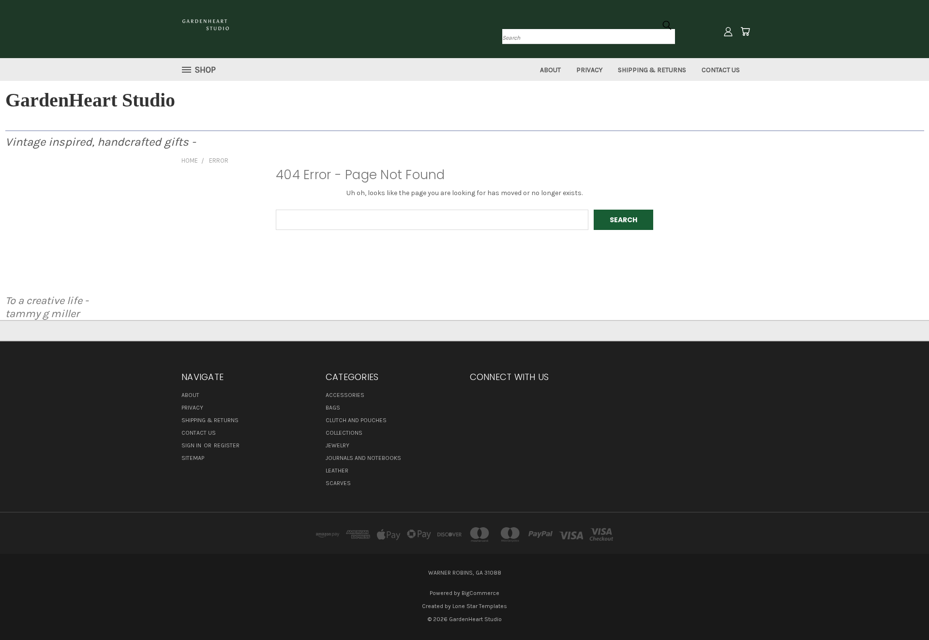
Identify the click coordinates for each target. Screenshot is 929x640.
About (550, 70)
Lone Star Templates (479, 606)
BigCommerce (480, 593)
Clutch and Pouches (356, 420)
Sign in (192, 445)
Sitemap (192, 458)
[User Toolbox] (728, 31)
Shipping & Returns (652, 70)
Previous (903, 610)
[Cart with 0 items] (745, 31)
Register (227, 445)
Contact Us (721, 70)
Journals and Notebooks (363, 458)
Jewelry (337, 445)
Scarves (338, 483)
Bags (333, 407)
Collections (344, 432)
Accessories (345, 395)
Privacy (589, 70)
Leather (337, 470)
